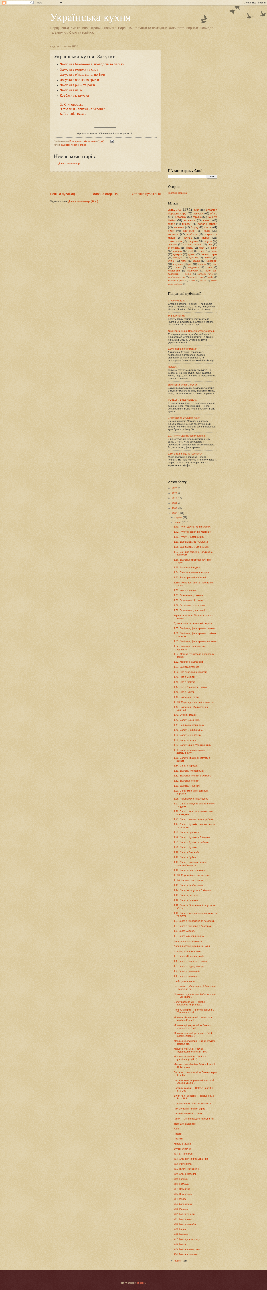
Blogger (141, 1282)
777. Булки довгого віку (187, 1239)
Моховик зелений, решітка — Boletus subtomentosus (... (194, 1034)
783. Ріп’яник (181, 1209)
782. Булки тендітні (184, 1214)
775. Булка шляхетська (187, 1249)
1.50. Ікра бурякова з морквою (190, 672)
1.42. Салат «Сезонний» (187, 720)
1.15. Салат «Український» (188, 885)
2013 (175, 498)
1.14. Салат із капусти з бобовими (192, 890)
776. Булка (180, 1244)
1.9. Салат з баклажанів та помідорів (194, 921)
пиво (209, 267)
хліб (190, 251)
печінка (208, 257)
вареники (189, 220)
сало (214, 264)
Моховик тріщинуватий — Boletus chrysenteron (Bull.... (192, 1026)
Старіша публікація (146, 194)
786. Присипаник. (183, 1194)
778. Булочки (181, 1234)
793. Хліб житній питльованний (191, 1158)
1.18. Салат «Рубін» (185, 857)
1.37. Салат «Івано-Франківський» (192, 745)
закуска (174, 209)
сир (210, 244)
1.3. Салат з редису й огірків (189, 966)
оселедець (174, 247)
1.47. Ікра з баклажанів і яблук (190, 687)
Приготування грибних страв (189, 1108)
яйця (201, 247)
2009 (175, 503)
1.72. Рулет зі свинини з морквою (192, 531)
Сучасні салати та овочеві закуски (193, 623)
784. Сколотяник (183, 1204)
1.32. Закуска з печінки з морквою (192, 775)
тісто (184, 260)
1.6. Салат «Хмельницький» (189, 936)
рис (190, 264)
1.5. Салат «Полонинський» (189, 956)
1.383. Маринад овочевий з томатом (194, 702)
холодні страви (176, 280)
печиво (187, 237)
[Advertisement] (105, 181)
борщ (194, 227)
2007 (175, 513)
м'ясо (213, 213)
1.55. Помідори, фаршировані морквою (195, 641)
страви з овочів (192, 244)
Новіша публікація (63, 194)
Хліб (176, 1128)
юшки (192, 280)
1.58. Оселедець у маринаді (189, 610)
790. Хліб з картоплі (185, 1174)
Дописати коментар (69, 163)
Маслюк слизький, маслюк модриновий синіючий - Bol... (191, 1050)
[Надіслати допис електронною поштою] (111, 141)
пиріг (171, 230)
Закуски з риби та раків (77, 85)
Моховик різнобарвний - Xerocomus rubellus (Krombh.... (193, 1019)
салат (207, 220)
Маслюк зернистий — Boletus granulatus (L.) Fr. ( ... (190, 1058)
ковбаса (192, 234)
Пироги (177, 1133)
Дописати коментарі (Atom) (83, 201)
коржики (173, 234)
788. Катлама (181, 1183)
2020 (175, 493)
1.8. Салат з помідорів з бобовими (192, 926)
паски (214, 251)
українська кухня (176, 277)
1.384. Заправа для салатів (189, 880)
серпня (179, 517)
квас (201, 251)
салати (203, 281)
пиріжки (205, 237)
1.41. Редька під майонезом (189, 725)
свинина (172, 244)
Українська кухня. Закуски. (183, 384)
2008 (175, 508)
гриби (171, 223)
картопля (189, 230)
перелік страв (78, 144)
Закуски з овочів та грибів (79, 80)
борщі (188, 274)
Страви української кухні (187, 951)
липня (178, 522)
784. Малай (180, 1199)
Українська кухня (90, 16)
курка (178, 267)
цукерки (177, 254)
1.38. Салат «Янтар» (185, 740)
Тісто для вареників (185, 1123)
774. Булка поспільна (185, 1254)
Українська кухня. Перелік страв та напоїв (191, 331)
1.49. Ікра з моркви (184, 677)
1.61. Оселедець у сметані (188, 595)
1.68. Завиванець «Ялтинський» (191, 546)
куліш (211, 277)
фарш (196, 260)
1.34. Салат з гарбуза (185, 765)
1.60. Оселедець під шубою (189, 600)
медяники (193, 267)
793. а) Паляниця (183, 1153)
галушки (193, 241)
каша (207, 230)
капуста (208, 241)
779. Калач (180, 1229)
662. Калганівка (176, 315)
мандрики (212, 260)
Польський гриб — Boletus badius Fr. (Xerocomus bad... (194, 1011)
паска (189, 247)
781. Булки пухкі (183, 1219)
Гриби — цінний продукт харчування (194, 1118)
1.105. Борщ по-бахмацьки (182, 348)
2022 (175, 488)
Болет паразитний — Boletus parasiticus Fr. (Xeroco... (189, 1003)
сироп (214, 247)
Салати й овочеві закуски (188, 941)
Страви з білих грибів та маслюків (192, 1103)
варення (179, 227)
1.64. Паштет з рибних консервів (191, 572)
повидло (177, 257)
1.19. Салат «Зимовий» (186, 852)
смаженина (175, 241)
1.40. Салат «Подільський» (189, 730)
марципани (174, 270)
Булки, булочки (182, 1148)
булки (171, 260)
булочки (193, 257)
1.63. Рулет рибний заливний (190, 577)
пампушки (192, 270)
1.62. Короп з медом (185, 590)
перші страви (196, 277)
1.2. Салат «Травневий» (187, 971)
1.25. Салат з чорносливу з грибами (193, 819)
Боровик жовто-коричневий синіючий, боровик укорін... (194, 1081)
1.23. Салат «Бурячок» (186, 832)
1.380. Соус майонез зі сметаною (192, 875)
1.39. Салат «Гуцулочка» (187, 735)
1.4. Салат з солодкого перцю (190, 961)
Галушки (172, 366)
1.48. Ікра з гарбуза (184, 682)
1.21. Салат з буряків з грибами (191, 842)
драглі (191, 254)
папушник (178, 264)
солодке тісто (205, 274)
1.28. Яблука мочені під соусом (191, 798)
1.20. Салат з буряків (185, 847)
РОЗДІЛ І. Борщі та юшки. (182, 399)
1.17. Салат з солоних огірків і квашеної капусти (190, 863)
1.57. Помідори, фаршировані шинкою (194, 628)
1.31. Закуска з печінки (186, 780)
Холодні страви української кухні (192, 946)
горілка (197, 216)
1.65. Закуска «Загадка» (187, 567)
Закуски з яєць (71, 90)
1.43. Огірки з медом (185, 714)
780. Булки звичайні (185, 1224)
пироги (186, 223)
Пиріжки (178, 1138)
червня (179, 1260)
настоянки (180, 216)
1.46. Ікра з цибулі (184, 692)
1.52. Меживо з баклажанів (188, 661)
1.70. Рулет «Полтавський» (189, 537)
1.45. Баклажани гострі (186, 697)
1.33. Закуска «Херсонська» (189, 770)
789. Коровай (181, 1179)
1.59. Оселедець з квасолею (189, 605)
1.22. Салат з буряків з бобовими (192, 837)
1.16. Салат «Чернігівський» (189, 870)
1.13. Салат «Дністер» (186, 895)
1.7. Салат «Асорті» (185, 931)
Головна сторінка (105, 194)
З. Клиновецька (176, 300)
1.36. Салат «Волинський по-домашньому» (190, 751)
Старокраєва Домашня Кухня (184, 417)
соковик (177, 251)
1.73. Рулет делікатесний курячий (186, 435)
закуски (65, 144)
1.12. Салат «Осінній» (186, 900)
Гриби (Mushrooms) (184, 981)
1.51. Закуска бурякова (186, 667)
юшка (207, 227)
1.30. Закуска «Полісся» (187, 785)
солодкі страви (207, 223)
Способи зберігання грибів (188, 1113)
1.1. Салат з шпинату (185, 976)
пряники (202, 264)
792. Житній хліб (183, 1164)
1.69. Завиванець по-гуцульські (185, 453)
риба (196, 209)
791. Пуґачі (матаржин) (186, 1168)
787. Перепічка (182, 1189)
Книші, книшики (182, 1143)
